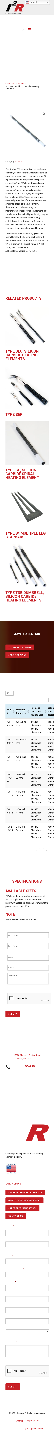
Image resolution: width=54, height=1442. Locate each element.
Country (9, 1336)
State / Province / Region (17, 1315)
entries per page (22, 693)
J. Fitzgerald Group (34, 1428)
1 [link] (41, 850)
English (33, 2)
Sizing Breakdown (19, 647)
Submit (12, 1014)
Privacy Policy (32, 1420)
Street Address (12, 1293)
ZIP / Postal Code (13, 1326)
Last (7, 1249)
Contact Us (15, 1216)
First (8, 1238)
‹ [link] (36, 850)
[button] (44, 113)
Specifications (17, 655)
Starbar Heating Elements (25, 1192)
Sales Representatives (22, 1208)
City (7, 1304)
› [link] (46, 850)
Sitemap (19, 1420)
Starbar (18, 161)
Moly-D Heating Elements (24, 1200)
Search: (20, 700)
